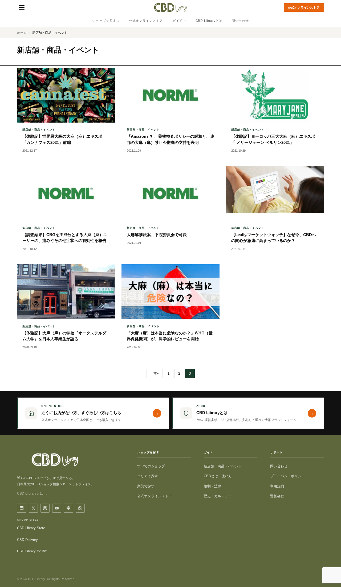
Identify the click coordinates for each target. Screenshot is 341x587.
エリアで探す (147, 476)
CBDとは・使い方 (218, 476)
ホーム (22, 33)
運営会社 (277, 496)
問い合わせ (240, 21)
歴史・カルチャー (218, 496)
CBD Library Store (31, 528)
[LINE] (68, 508)
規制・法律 (212, 486)
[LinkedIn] (21, 508)
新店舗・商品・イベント (223, 466)
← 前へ (154, 373)
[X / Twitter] (33, 508)
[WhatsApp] (80, 508)
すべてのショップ (151, 466)
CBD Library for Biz (32, 551)
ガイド (179, 21)
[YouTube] (56, 508)
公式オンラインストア (304, 7)
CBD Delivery (27, 540)
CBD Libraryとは (209, 21)
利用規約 (277, 486)
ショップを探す (105, 21)
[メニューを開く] (21, 7)
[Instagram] (45, 508)
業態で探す (146, 486)
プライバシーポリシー (287, 476)
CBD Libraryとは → (32, 493)
